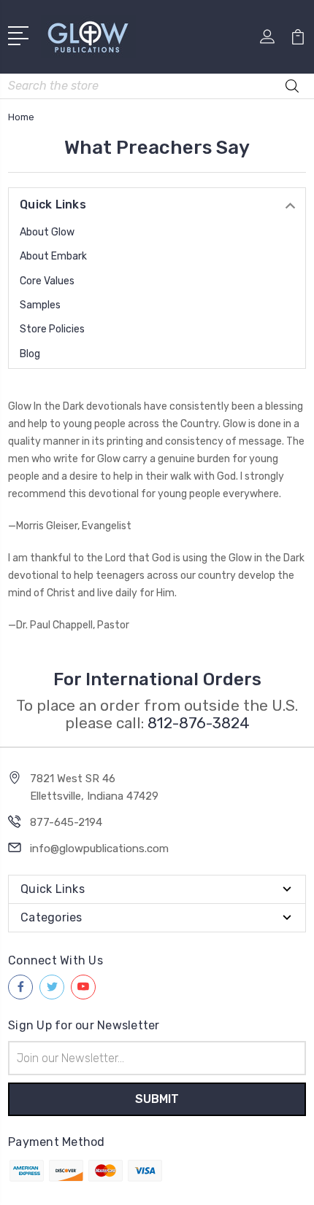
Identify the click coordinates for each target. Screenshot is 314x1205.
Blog (30, 354)
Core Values (47, 281)
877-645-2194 (66, 822)
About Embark (53, 256)
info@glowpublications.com (99, 848)
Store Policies (52, 329)
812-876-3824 (199, 723)
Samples (40, 305)
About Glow (47, 232)
